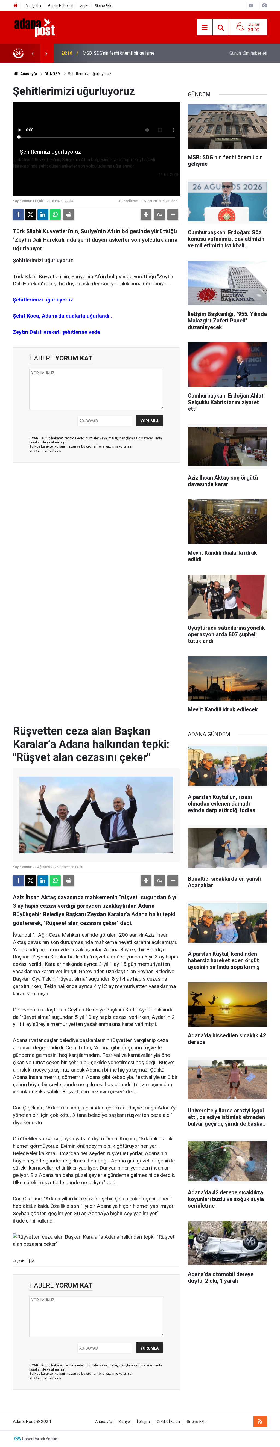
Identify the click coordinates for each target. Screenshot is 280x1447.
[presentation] (32, 53)
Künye (124, 1421)
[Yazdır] (68, 214)
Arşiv (84, 6)
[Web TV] (251, 5)
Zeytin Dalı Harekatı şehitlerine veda (56, 332)
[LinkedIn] (42, 214)
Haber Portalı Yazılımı (40, 1439)
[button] (146, 214)
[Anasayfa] (16, 6)
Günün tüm (248, 53)
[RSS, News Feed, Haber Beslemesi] (260, 1421)
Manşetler (33, 6)
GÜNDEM (52, 74)
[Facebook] (18, 214)
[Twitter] (30, 214)
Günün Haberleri (60, 6)
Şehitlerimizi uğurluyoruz (43, 300)
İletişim (143, 1421)
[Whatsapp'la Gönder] (55, 214)
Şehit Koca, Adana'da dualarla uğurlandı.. (62, 316)
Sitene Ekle (103, 6)
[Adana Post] (40, 26)
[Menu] (204, 27)
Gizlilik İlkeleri (168, 1421)
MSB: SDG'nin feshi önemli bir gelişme (118, 53)
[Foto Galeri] (264, 5)
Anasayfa (28, 74)
